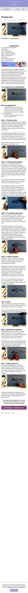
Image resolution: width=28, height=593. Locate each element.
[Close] (26, 1)
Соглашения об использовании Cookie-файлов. (16, 587)
